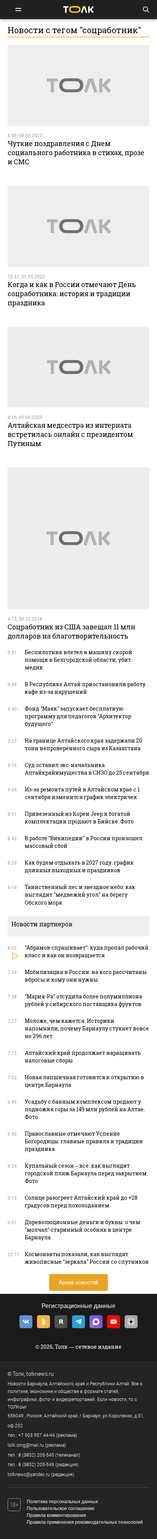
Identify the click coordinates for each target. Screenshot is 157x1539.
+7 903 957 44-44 (36, 1435)
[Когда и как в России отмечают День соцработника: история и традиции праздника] (78, 226)
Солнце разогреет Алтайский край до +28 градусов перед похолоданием (81, 1201)
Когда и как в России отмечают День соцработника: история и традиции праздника (72, 293)
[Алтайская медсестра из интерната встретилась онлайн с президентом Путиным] (78, 367)
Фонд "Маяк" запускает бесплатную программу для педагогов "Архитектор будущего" (78, 716)
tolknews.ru (40, 1374)
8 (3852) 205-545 (36, 1455)
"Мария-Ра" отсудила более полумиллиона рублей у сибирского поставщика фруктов (83, 1000)
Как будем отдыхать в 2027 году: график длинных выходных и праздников (79, 866)
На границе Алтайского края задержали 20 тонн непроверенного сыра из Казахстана (83, 744)
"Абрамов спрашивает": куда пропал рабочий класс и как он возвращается (87, 951)
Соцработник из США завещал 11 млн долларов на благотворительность (71, 631)
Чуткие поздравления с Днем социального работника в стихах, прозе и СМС (76, 152)
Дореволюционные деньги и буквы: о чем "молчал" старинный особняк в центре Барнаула (82, 1229)
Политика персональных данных (62, 1501)
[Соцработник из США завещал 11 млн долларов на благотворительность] (78, 538)
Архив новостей (78, 1282)
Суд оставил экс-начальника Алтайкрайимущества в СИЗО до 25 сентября (87, 768)
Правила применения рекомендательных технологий (85, 1522)
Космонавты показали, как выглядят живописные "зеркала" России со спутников (87, 1257)
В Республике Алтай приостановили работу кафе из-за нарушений (85, 687)
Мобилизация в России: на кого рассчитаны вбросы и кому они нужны (86, 975)
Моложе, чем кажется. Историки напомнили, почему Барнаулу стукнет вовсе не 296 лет (87, 1028)
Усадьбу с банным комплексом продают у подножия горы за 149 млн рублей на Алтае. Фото (85, 1109)
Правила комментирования (56, 1515)
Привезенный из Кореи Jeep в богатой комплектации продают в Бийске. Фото (79, 817)
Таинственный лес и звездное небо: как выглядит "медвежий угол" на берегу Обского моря (80, 894)
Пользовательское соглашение (61, 1508)
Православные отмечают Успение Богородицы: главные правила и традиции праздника (84, 1141)
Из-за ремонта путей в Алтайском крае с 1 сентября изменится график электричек (82, 793)
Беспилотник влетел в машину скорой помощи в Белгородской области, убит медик (78, 659)
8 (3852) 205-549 (36, 1464)
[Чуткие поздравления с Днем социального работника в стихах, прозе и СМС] (78, 85)
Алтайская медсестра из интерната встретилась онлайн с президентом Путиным (70, 434)
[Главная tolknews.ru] (78, 9)
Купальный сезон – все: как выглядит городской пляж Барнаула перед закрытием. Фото (86, 1173)
